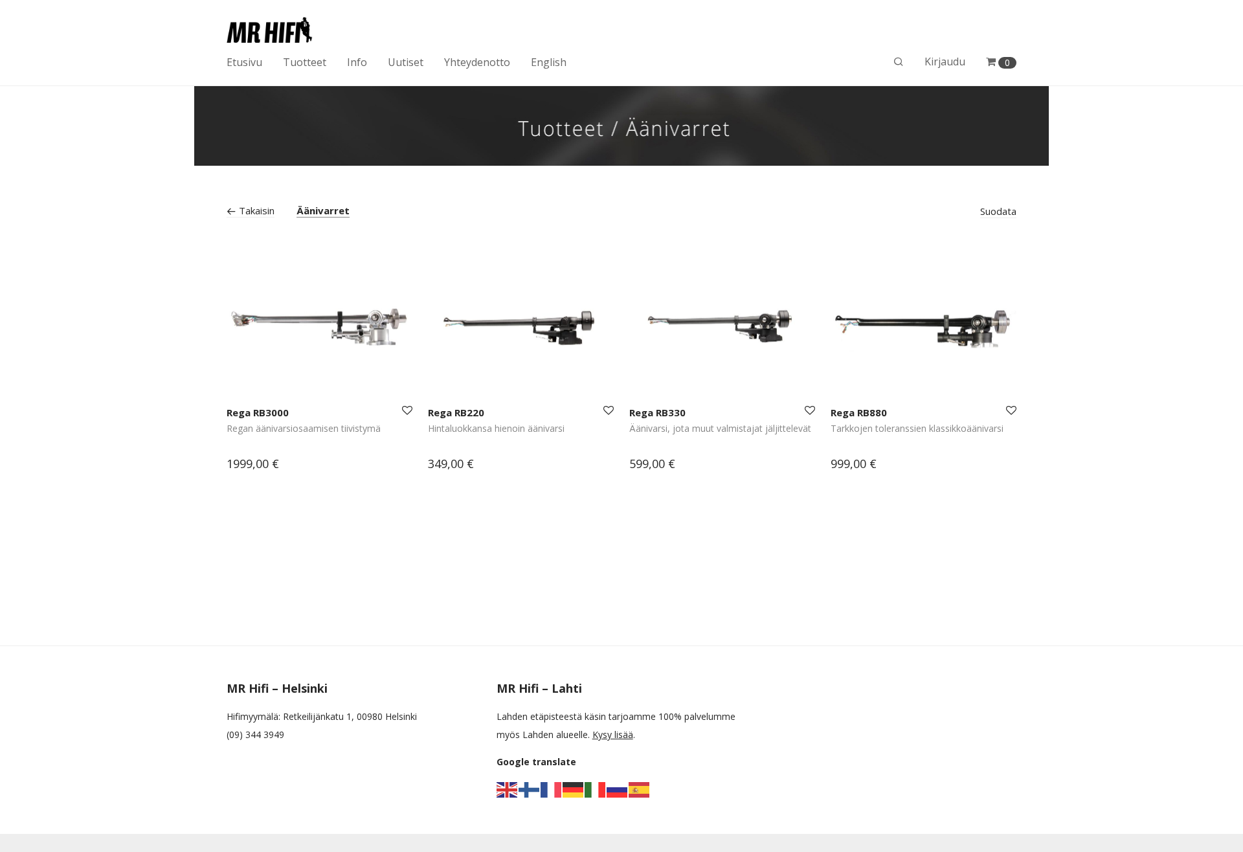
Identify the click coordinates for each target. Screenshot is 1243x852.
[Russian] (618, 789)
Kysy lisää (612, 734)
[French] (552, 789)
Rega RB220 (456, 412)
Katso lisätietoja (254, 465)
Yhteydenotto (477, 62)
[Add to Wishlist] (406, 410)
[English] (508, 789)
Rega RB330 (657, 412)
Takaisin (255, 210)
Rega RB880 (859, 412)
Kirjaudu (944, 61)
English (548, 62)
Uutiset (405, 62)
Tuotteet (304, 62)
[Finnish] (530, 789)
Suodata (998, 211)
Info (357, 62)
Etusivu (244, 62)
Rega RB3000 (258, 412)
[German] (574, 789)
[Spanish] (640, 789)
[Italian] (596, 789)
